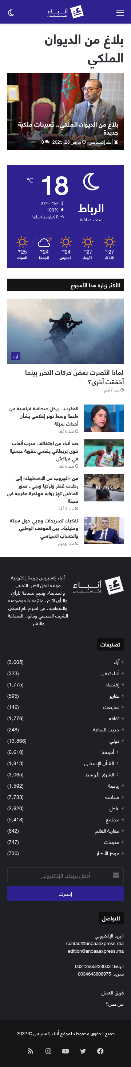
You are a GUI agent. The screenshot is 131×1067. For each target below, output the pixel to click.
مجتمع (112, 819)
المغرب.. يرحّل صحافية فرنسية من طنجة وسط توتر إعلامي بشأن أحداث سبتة (43, 415)
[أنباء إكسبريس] (65, 12)
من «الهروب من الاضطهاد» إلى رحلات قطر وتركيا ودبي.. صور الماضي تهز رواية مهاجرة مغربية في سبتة (42, 489)
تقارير (114, 695)
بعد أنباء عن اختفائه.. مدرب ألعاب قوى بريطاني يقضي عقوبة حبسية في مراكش (44, 450)
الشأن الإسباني (99, 763)
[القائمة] (120, 15)
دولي (114, 740)
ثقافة (114, 718)
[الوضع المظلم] (11, 15)
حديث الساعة (106, 729)
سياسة (112, 796)
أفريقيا (108, 751)
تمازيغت (111, 706)
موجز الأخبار (107, 853)
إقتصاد (112, 684)
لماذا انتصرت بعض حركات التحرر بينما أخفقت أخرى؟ (74, 376)
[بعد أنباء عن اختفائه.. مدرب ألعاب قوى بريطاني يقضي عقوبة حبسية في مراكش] (104, 453)
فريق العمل (113, 992)
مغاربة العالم (107, 830)
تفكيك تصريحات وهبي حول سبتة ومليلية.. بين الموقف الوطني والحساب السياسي (44, 528)
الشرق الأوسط (99, 774)
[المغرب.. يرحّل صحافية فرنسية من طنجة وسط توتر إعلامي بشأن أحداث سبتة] (104, 418)
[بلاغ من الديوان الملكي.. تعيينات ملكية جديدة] (65, 111)
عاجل (114, 808)
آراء (116, 661)
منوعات (111, 841)
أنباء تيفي (110, 673)
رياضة (113, 785)
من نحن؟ (115, 1003)
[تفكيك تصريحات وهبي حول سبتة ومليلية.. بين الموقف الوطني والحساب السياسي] (104, 530)
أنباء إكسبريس (101, 142)
